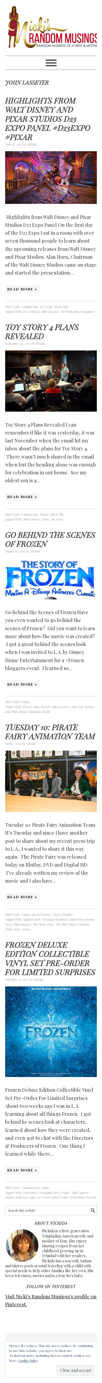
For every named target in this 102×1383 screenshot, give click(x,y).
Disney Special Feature (36, 914)
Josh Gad (77, 707)
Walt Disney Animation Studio (31, 712)
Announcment (31, 1188)
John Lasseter (50, 312)
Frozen (27, 707)
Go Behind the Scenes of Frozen (50, 539)
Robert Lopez (60, 1197)
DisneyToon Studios (82, 919)
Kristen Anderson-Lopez (20, 1197)
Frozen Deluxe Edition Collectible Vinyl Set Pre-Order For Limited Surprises (50, 958)
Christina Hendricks (55, 919)
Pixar (45, 519)
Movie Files (61, 307)
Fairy (8, 924)
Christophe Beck (49, 1193)
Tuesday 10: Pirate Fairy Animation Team (50, 731)
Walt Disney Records (83, 1197)
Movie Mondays (63, 914)
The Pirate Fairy (43, 924)
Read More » (22, 289)
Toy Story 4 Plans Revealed (42, 331)
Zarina (25, 929)
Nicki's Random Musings (51, 27)
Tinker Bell (12, 929)
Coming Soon (30, 307)
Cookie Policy (28, 1360)
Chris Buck (30, 1193)
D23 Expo (46, 307)
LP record (44, 1197)
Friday (65, 1193)
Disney (44, 514)
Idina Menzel (41, 707)
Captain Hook (32, 919)
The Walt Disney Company (77, 312)
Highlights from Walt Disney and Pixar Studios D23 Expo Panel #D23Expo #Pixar (47, 118)
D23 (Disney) (31, 312)
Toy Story (57, 519)
